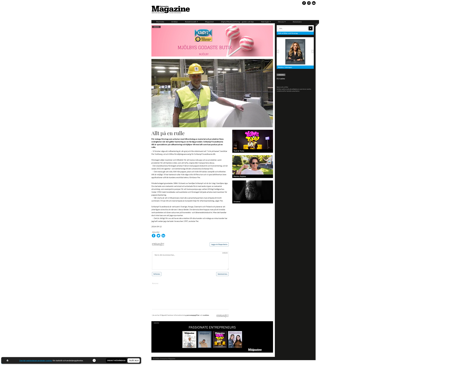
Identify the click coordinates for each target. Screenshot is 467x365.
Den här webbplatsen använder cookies (35, 360)
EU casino (281, 78)
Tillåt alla (134, 360)
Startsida (160, 22)
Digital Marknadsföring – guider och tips (237, 22)
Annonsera (297, 22)
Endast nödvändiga (116, 360)
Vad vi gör (265, 22)
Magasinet (209, 22)
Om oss (281, 22)
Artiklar (174, 22)
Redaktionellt (190, 22)
